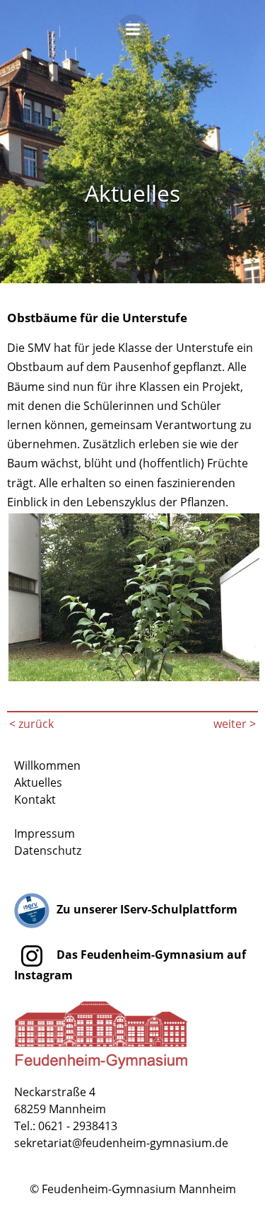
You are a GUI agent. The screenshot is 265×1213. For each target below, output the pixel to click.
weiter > (234, 723)
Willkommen (47, 765)
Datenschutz (47, 850)
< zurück (31, 723)
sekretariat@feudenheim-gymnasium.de (121, 1143)
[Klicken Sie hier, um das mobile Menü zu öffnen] (132, 34)
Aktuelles (38, 782)
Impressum (44, 833)
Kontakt (35, 799)
